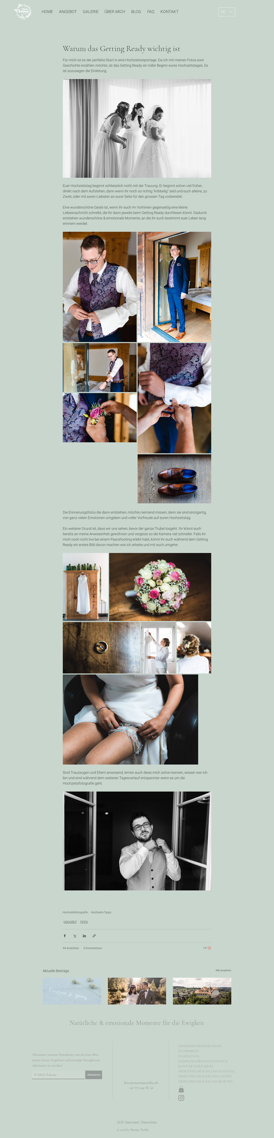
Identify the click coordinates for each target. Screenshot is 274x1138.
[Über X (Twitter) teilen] (74, 936)
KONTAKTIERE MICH (195, 1066)
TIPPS (84, 922)
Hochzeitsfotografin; (75, 912)
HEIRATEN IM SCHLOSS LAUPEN (205, 1076)
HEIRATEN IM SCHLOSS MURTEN (205, 1081)
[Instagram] (181, 1098)
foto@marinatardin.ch (141, 1082)
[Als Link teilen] (94, 936)
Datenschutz (149, 1122)
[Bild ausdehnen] (100, 287)
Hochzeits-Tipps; (101, 912)
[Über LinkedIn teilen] (84, 936)
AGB (120, 1122)
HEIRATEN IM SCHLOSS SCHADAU (206, 1071)
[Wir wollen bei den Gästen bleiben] (137, 994)
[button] (181, 1089)
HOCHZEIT (70, 922)
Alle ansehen (223, 970)
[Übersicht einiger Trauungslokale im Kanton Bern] (202, 994)
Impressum (132, 1122)
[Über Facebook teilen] (65, 936)
